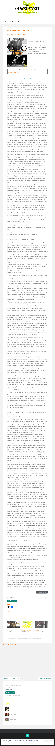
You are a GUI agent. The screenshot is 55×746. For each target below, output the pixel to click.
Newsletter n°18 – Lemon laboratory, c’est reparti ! (26, 629)
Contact (12, 739)
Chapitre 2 (16, 72)
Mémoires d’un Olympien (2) (13, 629)
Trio (39, 638)
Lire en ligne (12, 16)
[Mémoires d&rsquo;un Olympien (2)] (13, 624)
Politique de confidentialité (44, 739)
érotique (14, 638)
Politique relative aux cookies (38, 744)
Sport (36, 638)
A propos (6, 739)
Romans (27, 34)
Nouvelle (32, 638)
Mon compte (28, 16)
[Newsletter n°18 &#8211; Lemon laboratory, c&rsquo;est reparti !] (27, 624)
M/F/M (28, 638)
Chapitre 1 (10, 72)
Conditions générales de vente (29, 739)
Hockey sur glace (20, 638)
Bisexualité (9, 638)
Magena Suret (18, 34)
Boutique (20, 16)
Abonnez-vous (12, 600)
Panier (35, 16)
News (6, 16)
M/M (24, 34)
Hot (25, 638)
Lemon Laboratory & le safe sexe (12, 21)
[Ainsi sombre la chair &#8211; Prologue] (41, 624)
